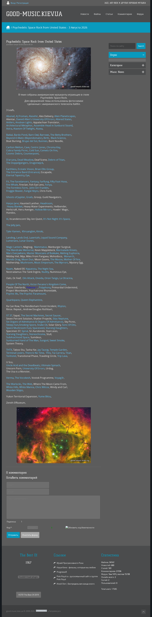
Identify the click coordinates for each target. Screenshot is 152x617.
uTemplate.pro (54, 611)
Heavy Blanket (15, 206)
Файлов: (105, 562)
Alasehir (33, 116)
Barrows (44, 134)
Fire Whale (12, 184)
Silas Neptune (60, 318)
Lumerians (12, 240)
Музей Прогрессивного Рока (70, 563)
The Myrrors (61, 262)
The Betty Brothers (60, 134)
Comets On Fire (48, 150)
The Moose (56, 259)
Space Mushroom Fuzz (18, 328)
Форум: (104, 574)
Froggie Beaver (14, 191)
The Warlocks (13, 384)
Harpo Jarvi (12, 203)
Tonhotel (11, 356)
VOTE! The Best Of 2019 (28, 594)
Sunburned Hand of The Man (22, 340)
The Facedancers (19, 181)
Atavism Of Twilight (24, 128)
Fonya (48, 184)
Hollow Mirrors (43, 209)
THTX (9, 349)
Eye (27, 175)
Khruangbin (28, 231)
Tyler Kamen (13, 231)
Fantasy (34, 181)
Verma (10, 377)
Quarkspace (13, 300)
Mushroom (26, 262)
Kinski (39, 231)
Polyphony (45, 287)
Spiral (25, 331)
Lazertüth (34, 237)
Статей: (104, 568)
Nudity (45, 271)
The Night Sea (45, 268)
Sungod (44, 340)
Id (7, 219)
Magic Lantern (14, 247)
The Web (27, 384)
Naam (9, 268)
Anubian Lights (23, 122)
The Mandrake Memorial (20, 250)
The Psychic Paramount (32, 293)
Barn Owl (33, 134)
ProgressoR (62, 572)
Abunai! (10, 116)
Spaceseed (39, 328)
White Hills (12, 387)
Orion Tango (51, 278)
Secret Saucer (53, 315)
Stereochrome (37, 334)
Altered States (63, 119)
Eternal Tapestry (15, 175)
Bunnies (43, 141)
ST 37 (9, 315)
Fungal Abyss (31, 191)
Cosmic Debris (14, 153)
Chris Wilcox (42, 387)
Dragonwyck (36, 162)
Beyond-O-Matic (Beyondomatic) (24, 138)
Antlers (10, 122)
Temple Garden (58, 349)
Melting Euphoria (69, 253)
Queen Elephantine (31, 300)
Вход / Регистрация (19, 3)
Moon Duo (27, 259)
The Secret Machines (32, 315)
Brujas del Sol (29, 141)
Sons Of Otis (69, 324)
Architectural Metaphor (19, 125)
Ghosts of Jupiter (15, 197)
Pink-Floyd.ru (62, 576)
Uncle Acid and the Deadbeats (23, 365)
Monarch (69, 256)
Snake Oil (42, 324)
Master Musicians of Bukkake (43, 253)
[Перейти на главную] (8, 27)
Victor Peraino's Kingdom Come (48, 284)
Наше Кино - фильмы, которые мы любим (76, 567)
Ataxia (39, 128)
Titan (68, 352)
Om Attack (28, 278)
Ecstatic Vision (26, 169)
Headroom (46, 203)
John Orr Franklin (39, 187)
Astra (9, 128)
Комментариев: (108, 571)
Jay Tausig (43, 349)
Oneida (39, 278)
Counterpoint (31, 153)
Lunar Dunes (26, 240)
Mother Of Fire (72, 259)
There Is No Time (34, 352)
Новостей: (106, 565)
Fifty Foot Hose (58, 181)
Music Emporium (43, 262)
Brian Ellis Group (44, 169)
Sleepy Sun (12, 324)
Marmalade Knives (66, 250)
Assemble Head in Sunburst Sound (53, 125)
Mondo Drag (13, 259)
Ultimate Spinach (50, 365)
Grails (29, 197)
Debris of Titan (56, 159)
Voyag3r (59, 377)
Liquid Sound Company (54, 237)
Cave (27, 147)
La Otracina (66, 278)
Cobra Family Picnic (17, 150)
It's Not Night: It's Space (56, 219)
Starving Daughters (56, 328)
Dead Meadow (25, 159)
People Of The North (17, 284)
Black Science (58, 138)
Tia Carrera (58, 352)
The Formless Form (17, 187)
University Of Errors (34, 368)
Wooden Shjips (14, 390)
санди (16, 44)
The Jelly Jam (13, 225)
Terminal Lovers (15, 352)
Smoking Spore (27, 324)
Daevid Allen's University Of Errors (35, 119)
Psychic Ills (12, 293)
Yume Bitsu (44, 396)
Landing (10, 237)
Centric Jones (38, 147)
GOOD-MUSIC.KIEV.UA (34, 14)
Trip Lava (62, 356)
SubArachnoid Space (17, 337)
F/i (7, 181)
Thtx (48, 352)
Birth (46, 138)
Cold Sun (34, 150)
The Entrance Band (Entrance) (23, 172)
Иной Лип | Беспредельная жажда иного (76, 583)
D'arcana (11, 159)
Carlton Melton (14, 147)
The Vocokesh (22, 377)
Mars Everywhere (16, 253)
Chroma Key (53, 147)
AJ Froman (22, 116)
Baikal (9, 134)
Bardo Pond (20, 134)
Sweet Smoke (57, 340)
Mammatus (40, 247)
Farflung (44, 181)
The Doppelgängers (17, 162)
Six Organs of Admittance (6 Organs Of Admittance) (34, 321)
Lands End (22, 237)
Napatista (31, 268)
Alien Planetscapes (64, 116)
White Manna (26, 387)
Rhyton (62, 306)
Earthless (11, 169)
